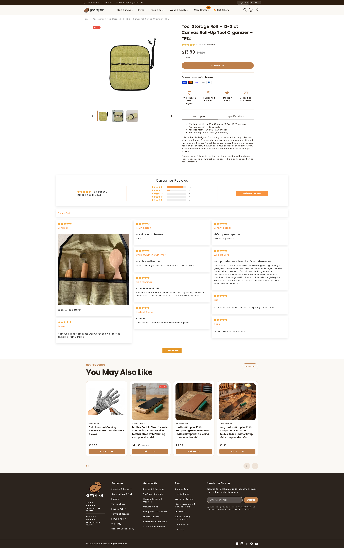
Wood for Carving (184, 499)
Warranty (116, 523)
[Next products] (255, 466)
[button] (243, 3)
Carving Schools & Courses (152, 500)
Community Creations (155, 521)
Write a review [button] (252, 193)
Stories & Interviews (153, 489)
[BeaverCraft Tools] (94, 10)
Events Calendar (151, 516)
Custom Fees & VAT (121, 494)
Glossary (179, 529)
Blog (177, 483)
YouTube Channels (153, 494)
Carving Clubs (150, 506)
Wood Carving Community (182, 518)
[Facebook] (237, 543)
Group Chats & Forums (155, 511)
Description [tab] (199, 116)
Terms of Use (118, 504)
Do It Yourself (182, 524)
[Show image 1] (103, 116)
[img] (65, 223)
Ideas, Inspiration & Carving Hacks (185, 505)
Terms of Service (120, 514)
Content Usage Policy (122, 528)
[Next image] (171, 116)
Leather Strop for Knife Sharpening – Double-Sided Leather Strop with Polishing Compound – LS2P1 (192, 432)
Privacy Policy (118, 509)
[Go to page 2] (88, 466)
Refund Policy (118, 519)
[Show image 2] (118, 116)
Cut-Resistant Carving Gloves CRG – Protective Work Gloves (106, 430)
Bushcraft (180, 511)
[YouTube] (256, 543)
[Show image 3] (132, 116)
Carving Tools (182, 489)
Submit (251, 499)
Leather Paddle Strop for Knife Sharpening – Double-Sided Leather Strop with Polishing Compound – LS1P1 (150, 432)
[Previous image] (92, 116)
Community (150, 483)
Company (117, 483)
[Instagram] (241, 543)
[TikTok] (246, 543)
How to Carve (182, 494)
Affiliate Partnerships (154, 526)
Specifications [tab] (236, 116)
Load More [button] (172, 350)
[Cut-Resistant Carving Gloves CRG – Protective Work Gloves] (106, 401)
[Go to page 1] (86, 466)
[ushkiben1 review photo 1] (94, 269)
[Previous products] (246, 466)
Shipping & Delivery (121, 489)
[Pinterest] (251, 543)
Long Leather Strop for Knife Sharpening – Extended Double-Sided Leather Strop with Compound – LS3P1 (236, 432)
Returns (115, 499)
